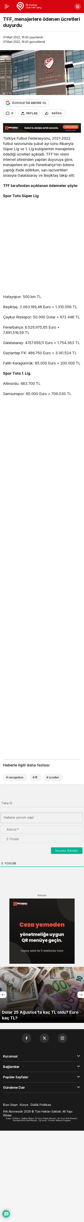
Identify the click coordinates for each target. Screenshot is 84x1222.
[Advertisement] (42, 247)
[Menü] (7, 6)
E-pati (8, 1118)
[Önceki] (3, 994)
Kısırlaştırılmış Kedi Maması (25, 1120)
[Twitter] (44, 1038)
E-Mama (16, 1118)
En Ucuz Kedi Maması (67, 1118)
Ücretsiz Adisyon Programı (59, 1120)
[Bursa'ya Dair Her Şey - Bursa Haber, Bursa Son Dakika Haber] (29, 6)
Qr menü (42, 1120)
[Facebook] (26, 1038)
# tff (35, 777)
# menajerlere (14, 777)
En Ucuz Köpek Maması (45, 1118)
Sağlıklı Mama (27, 1118)
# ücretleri (52, 777)
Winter (7, 1115)
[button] (77, 6)
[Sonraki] (80, 994)
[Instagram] (62, 1038)
